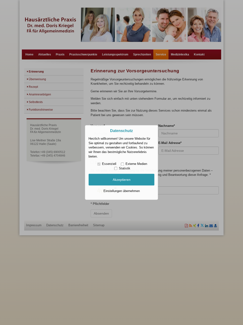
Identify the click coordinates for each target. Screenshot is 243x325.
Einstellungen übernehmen (121, 191)
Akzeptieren (122, 180)
